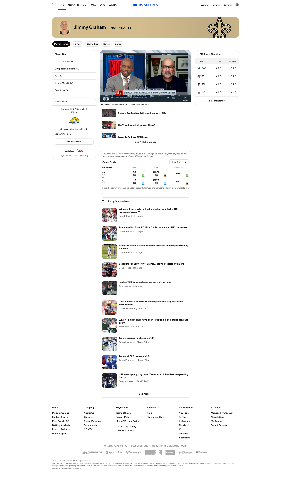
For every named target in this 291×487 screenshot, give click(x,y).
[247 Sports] (92, 451)
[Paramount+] (134, 451)
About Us (89, 412)
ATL (204, 84)
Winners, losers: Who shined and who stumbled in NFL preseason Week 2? (149, 211)
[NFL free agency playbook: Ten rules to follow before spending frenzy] (109, 380)
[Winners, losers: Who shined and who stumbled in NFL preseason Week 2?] (109, 215)
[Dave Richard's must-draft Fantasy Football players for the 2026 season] (109, 307)
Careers (88, 417)
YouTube (184, 412)
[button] (54, 5)
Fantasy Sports (60, 417)
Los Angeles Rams (71, 129)
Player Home (61, 44)
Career (118, 44)
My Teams (216, 421)
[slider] (145, 93)
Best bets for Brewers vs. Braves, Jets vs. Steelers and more (151, 263)
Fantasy (77, 44)
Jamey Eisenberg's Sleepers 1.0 (136, 338)
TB (203, 76)
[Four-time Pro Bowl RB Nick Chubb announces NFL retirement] (109, 233)
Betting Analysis (61, 425)
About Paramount (93, 421)
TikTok (182, 417)
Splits (106, 44)
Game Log (92, 44)
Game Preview (74, 141)
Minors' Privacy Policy (127, 421)
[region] (145, 76)
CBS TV (88, 429)
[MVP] (170, 451)
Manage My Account (222, 412)
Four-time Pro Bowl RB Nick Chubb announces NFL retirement (153, 227)
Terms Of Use (123, 412)
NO (203, 92)
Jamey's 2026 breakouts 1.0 (134, 356)
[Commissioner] (153, 451)
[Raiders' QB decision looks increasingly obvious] (109, 288)
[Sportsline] (114, 451)
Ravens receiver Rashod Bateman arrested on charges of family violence (153, 247)
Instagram (184, 421)
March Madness (61, 429)
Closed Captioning (126, 426)
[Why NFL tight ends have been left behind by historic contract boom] (109, 325)
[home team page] (74, 121)
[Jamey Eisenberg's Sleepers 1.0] (109, 344)
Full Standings (217, 100)
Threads (183, 433)
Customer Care (155, 417)
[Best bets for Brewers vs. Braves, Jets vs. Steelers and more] (109, 269)
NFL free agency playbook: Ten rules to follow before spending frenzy (154, 376)
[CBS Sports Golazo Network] (169, 445)
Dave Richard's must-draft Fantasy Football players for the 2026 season (151, 303)
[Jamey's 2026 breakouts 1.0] (109, 362)
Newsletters (217, 417)
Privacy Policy (123, 417)
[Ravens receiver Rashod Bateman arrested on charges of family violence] (109, 251)
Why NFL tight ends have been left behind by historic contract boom (153, 321)
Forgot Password (220, 425)
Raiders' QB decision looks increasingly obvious (145, 282)
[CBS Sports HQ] (140, 445)
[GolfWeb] (202, 452)
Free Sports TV (60, 421)
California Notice (125, 430)
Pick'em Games (60, 412)
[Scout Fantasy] (185, 452)
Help (150, 412)
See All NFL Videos (145, 142)
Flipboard (184, 437)
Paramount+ (90, 425)
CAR (204, 68)
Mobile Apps (59, 433)
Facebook (184, 425)
